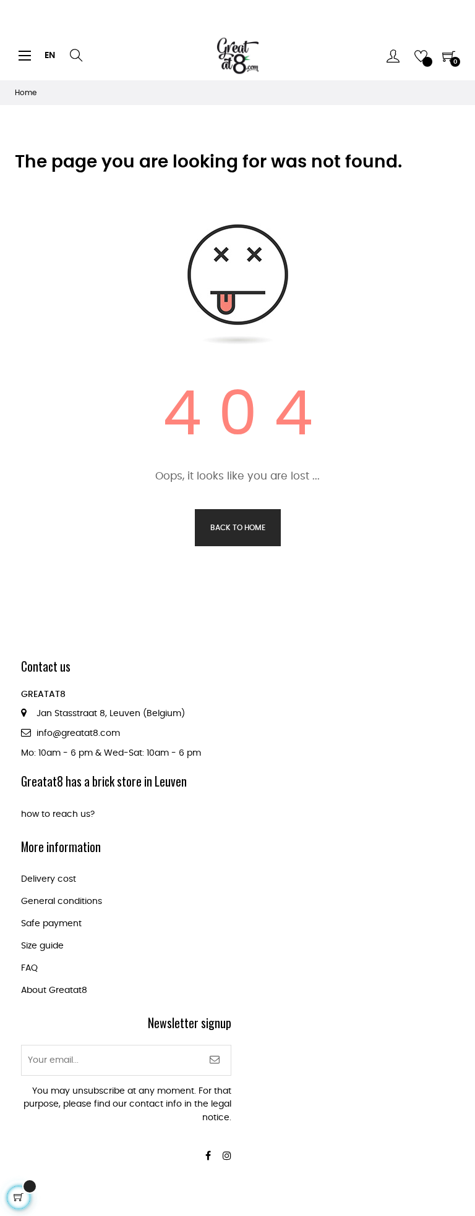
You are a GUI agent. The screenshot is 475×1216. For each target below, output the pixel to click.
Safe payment (51, 923)
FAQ (29, 968)
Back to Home (237, 527)
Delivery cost (48, 879)
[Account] (393, 55)
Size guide (42, 946)
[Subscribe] (215, 1060)
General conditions (61, 901)
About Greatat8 (54, 990)
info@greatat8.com (78, 733)
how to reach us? (58, 814)
